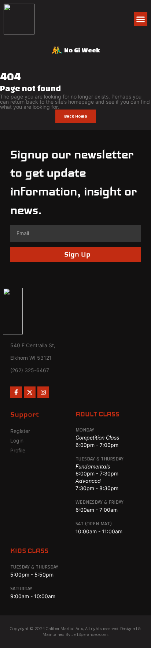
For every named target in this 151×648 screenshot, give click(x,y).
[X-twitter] (30, 392)
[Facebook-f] (16, 392)
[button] (141, 19)
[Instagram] (43, 392)
